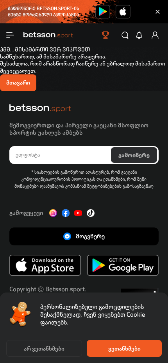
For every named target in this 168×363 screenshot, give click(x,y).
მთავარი (18, 82)
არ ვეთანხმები (44, 348)
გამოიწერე (134, 155)
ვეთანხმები (124, 348)
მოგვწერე (90, 236)
